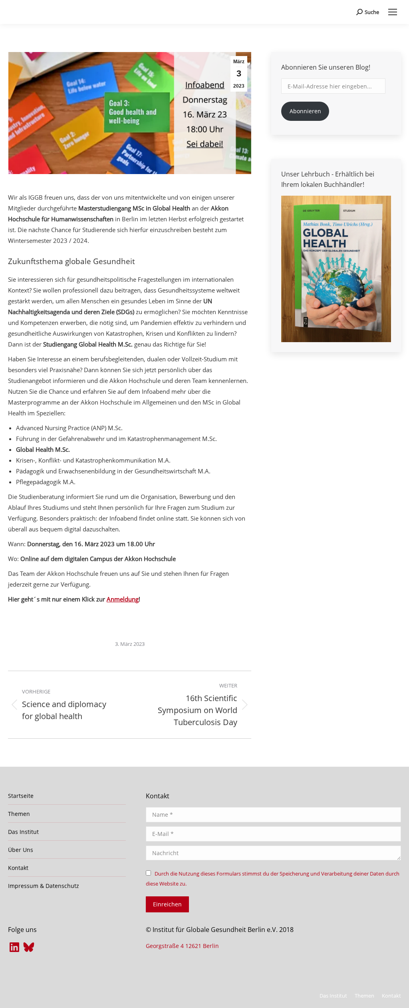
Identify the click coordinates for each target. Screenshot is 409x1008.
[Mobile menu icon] (392, 12)
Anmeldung (123, 599)
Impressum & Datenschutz (43, 886)
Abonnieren (305, 111)
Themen (19, 814)
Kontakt (18, 868)
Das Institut (23, 832)
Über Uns (20, 850)
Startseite (21, 796)
